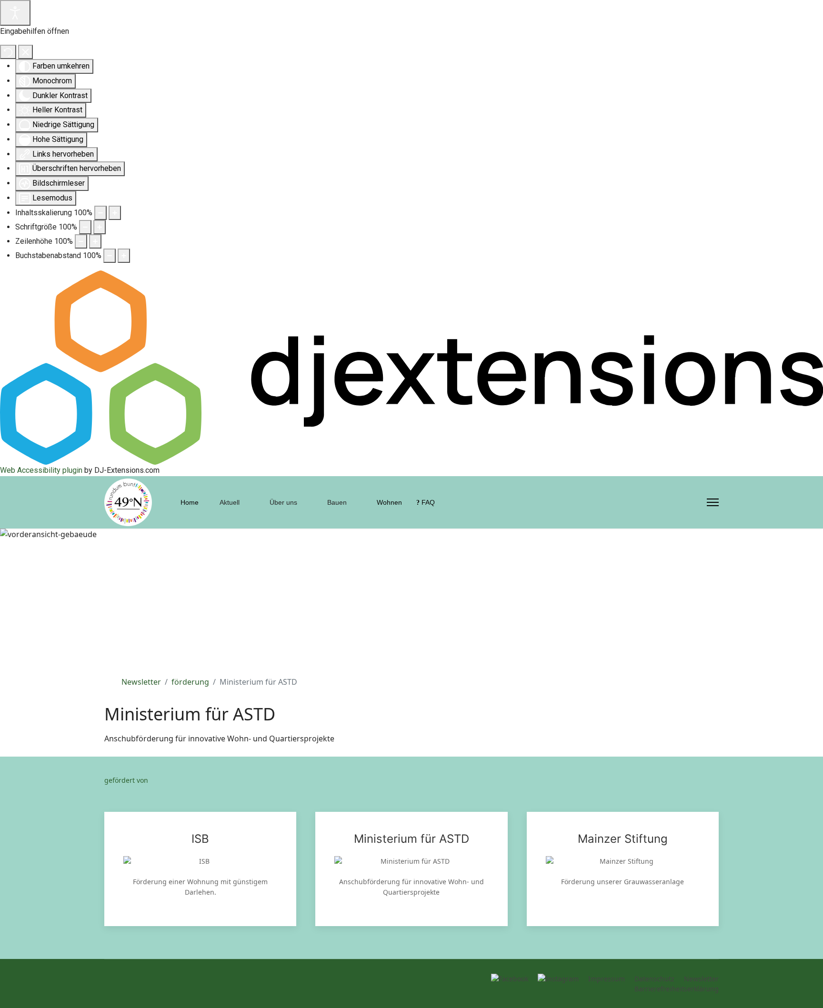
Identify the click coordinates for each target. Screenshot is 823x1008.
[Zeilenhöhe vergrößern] (95, 241)
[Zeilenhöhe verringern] (81, 241)
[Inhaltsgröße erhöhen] (115, 213)
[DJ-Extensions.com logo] (411, 366)
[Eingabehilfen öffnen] (15, 13)
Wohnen (388, 502)
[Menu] (713, 502)
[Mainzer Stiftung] (623, 869)
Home (190, 502)
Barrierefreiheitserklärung (676, 988)
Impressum (606, 978)
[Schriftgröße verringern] (85, 227)
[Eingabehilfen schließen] (25, 52)
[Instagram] (694, 502)
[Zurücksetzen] (8, 52)
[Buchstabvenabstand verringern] (109, 256)
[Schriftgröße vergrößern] (99, 227)
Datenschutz (654, 978)
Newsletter (701, 978)
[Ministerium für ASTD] (411, 869)
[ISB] (200, 869)
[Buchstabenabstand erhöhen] (124, 256)
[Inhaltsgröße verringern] (100, 213)
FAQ (427, 502)
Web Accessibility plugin (41, 470)
